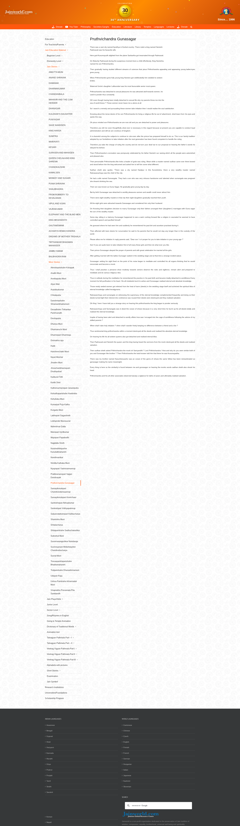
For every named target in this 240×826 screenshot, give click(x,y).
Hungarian (127, 764)
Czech (125, 736)
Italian (125, 770)
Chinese (126, 731)
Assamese (50, 725)
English (126, 742)
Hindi (48, 742)
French (126, 753)
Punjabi (49, 775)
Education (49, 39)
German (126, 759)
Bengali (49, 731)
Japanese (127, 775)
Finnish (126, 747)
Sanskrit (49, 792)
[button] (191, 26)
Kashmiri (126, 781)
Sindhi (48, 787)
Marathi (49, 759)
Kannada (50, 753)
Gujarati (49, 736)
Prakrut (49, 770)
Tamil (48, 781)
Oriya (48, 764)
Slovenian (127, 787)
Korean (49, 817)
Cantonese (127, 725)
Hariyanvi (50, 747)
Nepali (49, 822)
